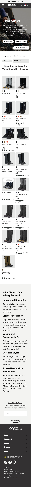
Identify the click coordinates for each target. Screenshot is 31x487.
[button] (27, 5)
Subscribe (15, 420)
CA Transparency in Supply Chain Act (14, 474)
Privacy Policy (8, 469)
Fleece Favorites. (12, 1)
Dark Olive (2, 270)
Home (3, 56)
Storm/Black (16, 192)
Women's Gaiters (21, 41)
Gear (15, 56)
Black (5, 91)
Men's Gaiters (8, 41)
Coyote (21, 116)
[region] (15, 1)
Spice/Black (5, 116)
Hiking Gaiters (21, 56)
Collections (9, 56)
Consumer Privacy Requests (11, 471)
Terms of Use (7, 467)
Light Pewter (2, 91)
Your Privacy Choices (10, 478)
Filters (7, 60)
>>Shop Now (20, 1)
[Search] (20, 5)
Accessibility (7, 476)
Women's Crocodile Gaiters (22, 47)
